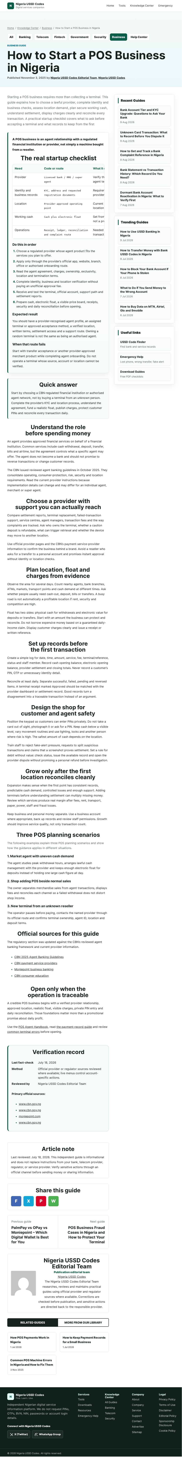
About (135, 1399)
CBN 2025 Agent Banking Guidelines (39, 957)
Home (110, 5)
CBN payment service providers (35, 963)
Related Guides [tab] (32, 1322)
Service (136, 1410)
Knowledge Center (142, 5)
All (11, 37)
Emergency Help (88, 1415)
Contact (137, 1421)
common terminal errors (23, 1031)
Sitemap (137, 1432)
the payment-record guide (74, 1027)
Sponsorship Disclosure (166, 1423)
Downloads (85, 1405)
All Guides (111, 1402)
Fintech (59, 37)
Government (79, 37)
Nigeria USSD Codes (111, 77)
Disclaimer (165, 1410)
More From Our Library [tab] (83, 1322)
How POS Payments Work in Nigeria (29, 1342)
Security (100, 37)
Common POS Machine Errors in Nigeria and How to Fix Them (31, 1364)
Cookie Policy (167, 1430)
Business (47, 28)
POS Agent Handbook (33, 1027)
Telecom (42, 37)
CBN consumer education (31, 975)
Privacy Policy (167, 1399)
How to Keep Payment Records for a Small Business (84, 1342)
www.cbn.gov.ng (30, 1104)
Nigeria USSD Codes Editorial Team (74, 77)
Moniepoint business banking (33, 969)
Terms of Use (167, 1405)
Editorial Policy (167, 1415)
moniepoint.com (29, 1116)
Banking (25, 37)
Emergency (165, 5)
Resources (84, 1410)
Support (137, 1415)
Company (138, 1405)
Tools (122, 5)
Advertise (138, 1426)
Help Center (139, 37)
